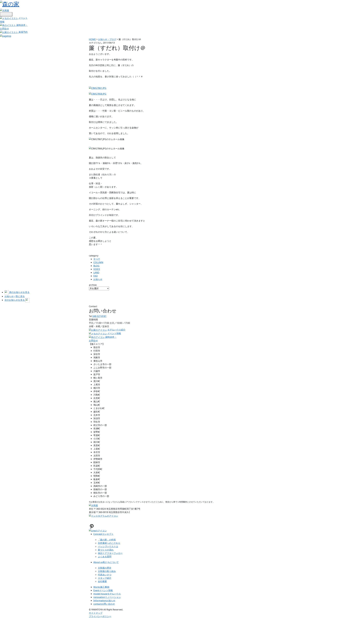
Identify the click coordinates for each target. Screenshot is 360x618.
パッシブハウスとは (108, 546)
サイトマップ (95, 612)
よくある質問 (104, 556)
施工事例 (101, 587)
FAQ (95, 275)
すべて (96, 259)
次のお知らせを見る (14, 300)
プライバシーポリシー (100, 616)
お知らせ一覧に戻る (14, 296)
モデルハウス (107, 593)
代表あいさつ (104, 574)
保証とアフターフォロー (110, 553)
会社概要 (102, 581)
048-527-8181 (99, 316)
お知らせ (97, 279)
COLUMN (98, 262)
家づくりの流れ (106, 549)
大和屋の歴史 (104, 567)
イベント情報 (103, 590)
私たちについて (106, 562)
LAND (96, 272)
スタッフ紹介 (104, 578)
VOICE (96, 269)
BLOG (96, 265)
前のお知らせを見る (19, 292)
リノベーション (107, 597)
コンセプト (103, 534)
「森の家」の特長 (107, 539)
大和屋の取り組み (107, 571)
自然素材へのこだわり (109, 543)
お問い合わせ (104, 603)
